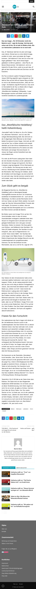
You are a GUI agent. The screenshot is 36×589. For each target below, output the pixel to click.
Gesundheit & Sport (5, 500)
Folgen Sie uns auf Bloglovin (9, 548)
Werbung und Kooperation (9, 541)
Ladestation (25, 409)
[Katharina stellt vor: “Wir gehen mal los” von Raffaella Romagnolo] (6, 506)
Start (2, 10)
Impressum (5, 563)
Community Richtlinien (8, 571)
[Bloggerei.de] (5, 552)
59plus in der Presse (7, 543)
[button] (3, 586)
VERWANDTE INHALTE (8, 467)
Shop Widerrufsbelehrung (9, 573)
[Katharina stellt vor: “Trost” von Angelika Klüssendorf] (6, 474)
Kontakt (4, 531)
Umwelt (4, 411)
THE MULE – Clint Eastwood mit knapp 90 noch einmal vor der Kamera (10, 430)
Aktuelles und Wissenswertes (5, 476)
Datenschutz (5, 566)
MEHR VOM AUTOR (21, 467)
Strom (31, 409)
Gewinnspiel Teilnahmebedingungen (12, 568)
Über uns (4, 529)
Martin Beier (7, 29)
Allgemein (4, 22)
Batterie (12, 409)
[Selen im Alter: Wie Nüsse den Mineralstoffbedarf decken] (6, 498)
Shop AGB (4, 576)
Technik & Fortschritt (9, 10)
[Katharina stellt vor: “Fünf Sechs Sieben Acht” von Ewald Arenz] (6, 482)
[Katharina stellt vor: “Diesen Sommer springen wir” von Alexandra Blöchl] (6, 490)
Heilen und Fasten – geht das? (27, 429)
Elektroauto (18, 409)
